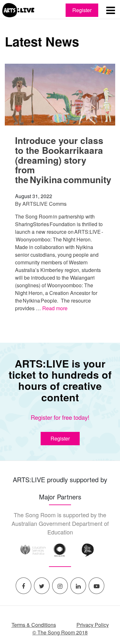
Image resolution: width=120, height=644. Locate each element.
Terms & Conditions (34, 624)
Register (82, 10)
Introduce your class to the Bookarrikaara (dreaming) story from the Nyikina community (63, 160)
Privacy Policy (92, 624)
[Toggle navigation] (110, 10)
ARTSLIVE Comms (44, 203)
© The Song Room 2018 (60, 632)
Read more (55, 308)
